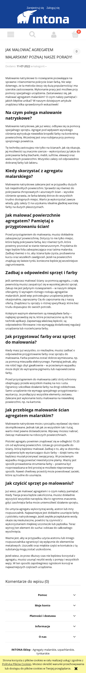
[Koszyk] (75, 34)
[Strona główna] (43, 16)
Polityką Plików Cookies (16, 664)
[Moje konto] (53, 34)
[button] (11, 34)
